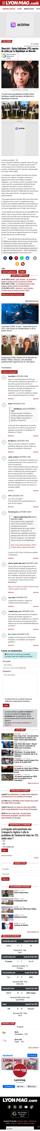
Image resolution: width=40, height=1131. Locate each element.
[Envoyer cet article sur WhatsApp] (22, 258)
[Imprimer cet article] (35, 258)
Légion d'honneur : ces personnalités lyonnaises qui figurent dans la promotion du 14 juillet (18, 280)
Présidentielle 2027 (20, 900)
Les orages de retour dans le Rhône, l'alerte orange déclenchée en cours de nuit (26, 770)
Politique (6, 41)
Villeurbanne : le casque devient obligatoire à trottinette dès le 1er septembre (25, 754)
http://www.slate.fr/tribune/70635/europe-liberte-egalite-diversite (23, 588)
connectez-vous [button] (22, 668)
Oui (4, 841)
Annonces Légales (29, 9)
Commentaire (7, 671)
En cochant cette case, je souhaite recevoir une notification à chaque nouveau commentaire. (18, 700)
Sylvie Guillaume (17, 167)
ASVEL (15, 742)
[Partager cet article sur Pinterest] (16, 258)
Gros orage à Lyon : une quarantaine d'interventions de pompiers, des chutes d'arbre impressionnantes (26, 738)
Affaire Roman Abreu (21, 892)
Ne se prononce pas (8, 847)
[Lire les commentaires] (23, 264)
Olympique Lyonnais (20, 917)
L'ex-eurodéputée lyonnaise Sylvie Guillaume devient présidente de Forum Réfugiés (18, 285)
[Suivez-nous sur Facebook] (20, 1071)
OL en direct (17, 774)
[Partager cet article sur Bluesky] (27, 258)
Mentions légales (23, 1121)
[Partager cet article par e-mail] (17, 264)
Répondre (11, 399)
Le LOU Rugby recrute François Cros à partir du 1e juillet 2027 (26, 761)
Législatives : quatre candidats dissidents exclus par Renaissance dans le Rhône (17, 289)
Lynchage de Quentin (21, 925)
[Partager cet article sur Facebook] (5, 258)
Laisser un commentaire (9, 372)
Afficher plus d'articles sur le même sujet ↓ (13, 294)
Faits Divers (17, 734)
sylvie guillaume (9, 272)
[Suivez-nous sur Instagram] (20, 1108)
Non (4, 844)
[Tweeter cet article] (11, 258)
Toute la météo (32, 1047)
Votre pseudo (7, 661)
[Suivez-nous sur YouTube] (25, 1108)
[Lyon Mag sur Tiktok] (31, 1108)
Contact (13, 1123)
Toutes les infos (32, 783)
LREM (22, 272)
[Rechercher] (37, 2)
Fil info (19, 9)
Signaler (37, 399)
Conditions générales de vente (25, 1123)
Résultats (36, 858)
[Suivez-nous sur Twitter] (14, 1108)
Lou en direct (17, 758)
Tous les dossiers (32, 932)
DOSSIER (16, 890)
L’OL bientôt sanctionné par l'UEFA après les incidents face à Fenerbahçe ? (25, 778)
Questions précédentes (6, 855)
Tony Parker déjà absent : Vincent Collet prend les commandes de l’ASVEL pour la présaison (25, 746)
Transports (17, 750)
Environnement (18, 766)
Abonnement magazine (9, 9)
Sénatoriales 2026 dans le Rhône (25, 909)
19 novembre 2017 (25, 253)
